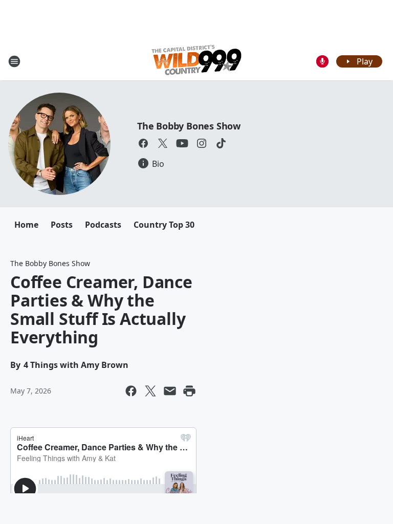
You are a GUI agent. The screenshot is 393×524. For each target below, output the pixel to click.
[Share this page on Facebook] (131, 391)
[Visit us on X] (163, 143)
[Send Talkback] (322, 61)
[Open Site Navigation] (14, 61)
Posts (62, 224)
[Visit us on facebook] (143, 143)
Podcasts (103, 224)
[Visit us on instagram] (201, 143)
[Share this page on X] (150, 391)
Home (26, 224)
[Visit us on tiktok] (221, 143)
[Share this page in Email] (170, 391)
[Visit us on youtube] (182, 143)
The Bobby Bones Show (189, 126)
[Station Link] (196, 61)
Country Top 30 (164, 224)
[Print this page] (189, 391)
